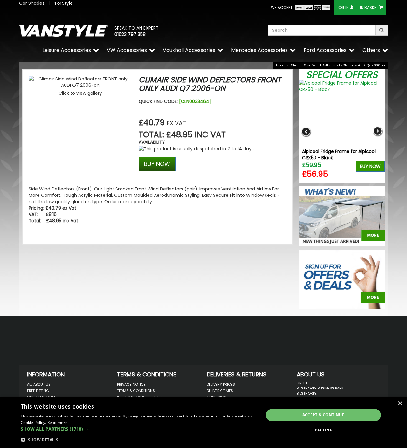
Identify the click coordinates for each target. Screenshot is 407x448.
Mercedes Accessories (259, 50)
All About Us (39, 384)
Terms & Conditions (136, 390)
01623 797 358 (130, 34)
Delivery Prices (221, 384)
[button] (138, 429)
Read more (57, 422)
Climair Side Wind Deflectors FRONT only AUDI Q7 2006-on (338, 65)
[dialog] (203, 422)
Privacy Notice (131, 384)
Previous (306, 131)
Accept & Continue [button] (323, 414)
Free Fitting (38, 390)
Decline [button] (323, 430)
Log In (343, 7)
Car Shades (32, 3)
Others (371, 50)
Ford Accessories (325, 50)
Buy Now (370, 166)
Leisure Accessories (66, 50)
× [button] (399, 403)
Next (377, 131)
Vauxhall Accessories (189, 50)
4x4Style (63, 3)
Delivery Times (220, 390)
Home (279, 65)
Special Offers (342, 74)
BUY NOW (157, 164)
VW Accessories (127, 50)
